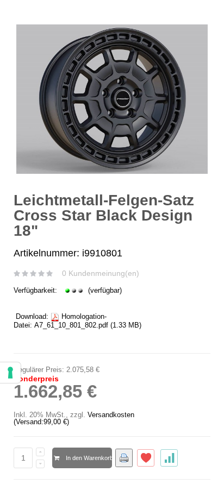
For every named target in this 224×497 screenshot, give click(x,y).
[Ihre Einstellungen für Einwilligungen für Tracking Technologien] (10, 372)
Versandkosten (111, 415)
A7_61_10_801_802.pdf (71, 325)
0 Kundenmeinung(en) (100, 273)
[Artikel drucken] (124, 458)
